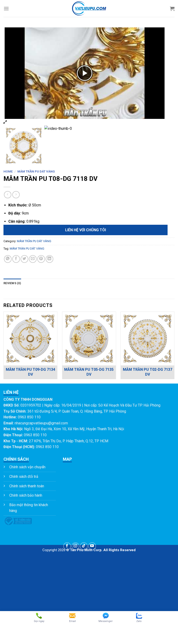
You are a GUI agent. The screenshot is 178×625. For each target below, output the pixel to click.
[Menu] (6, 8)
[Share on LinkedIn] (49, 259)
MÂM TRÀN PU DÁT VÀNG (27, 248)
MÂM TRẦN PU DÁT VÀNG (36, 171)
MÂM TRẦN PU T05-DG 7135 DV (89, 372)
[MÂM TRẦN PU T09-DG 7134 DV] (30, 338)
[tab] (12, 283)
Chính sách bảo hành (25, 495)
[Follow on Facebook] (67, 546)
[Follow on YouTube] (92, 546)
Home (8, 171)
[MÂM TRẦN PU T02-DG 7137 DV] (147, 338)
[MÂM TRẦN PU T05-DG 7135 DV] (89, 338)
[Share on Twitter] (24, 259)
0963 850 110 (29, 417)
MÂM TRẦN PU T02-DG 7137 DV (147, 372)
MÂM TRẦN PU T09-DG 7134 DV (30, 372)
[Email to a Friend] (33, 259)
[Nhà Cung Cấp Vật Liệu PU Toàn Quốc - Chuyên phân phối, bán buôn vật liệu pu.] (89, 8)
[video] (64, 145)
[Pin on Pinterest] (41, 259)
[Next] (174, 347)
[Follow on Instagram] (75, 546)
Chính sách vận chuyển (27, 467)
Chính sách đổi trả (23, 476)
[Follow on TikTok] (84, 546)
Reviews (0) (12, 283)
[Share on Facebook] (16, 259)
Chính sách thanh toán (26, 486)
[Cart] (172, 8)
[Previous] (3, 347)
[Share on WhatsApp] (8, 259)
